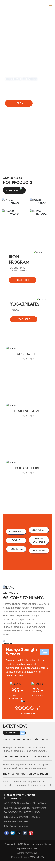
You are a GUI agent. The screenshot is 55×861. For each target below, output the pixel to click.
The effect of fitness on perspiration (25, 773)
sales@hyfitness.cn (21, 821)
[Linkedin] (12, 833)
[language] (44, 4)
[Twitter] (18, 833)
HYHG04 (41, 214)
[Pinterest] (31, 833)
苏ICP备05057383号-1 (27, 853)
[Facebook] (6, 833)
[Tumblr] (25, 833)
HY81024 (41, 202)
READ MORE (27, 359)
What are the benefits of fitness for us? (27, 756)
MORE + (19, 103)
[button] (24, 170)
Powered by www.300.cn (24, 857)
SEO (41, 857)
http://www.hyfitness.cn (16, 826)
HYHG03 (14, 202)
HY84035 (13, 214)
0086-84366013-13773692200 (24, 812)
